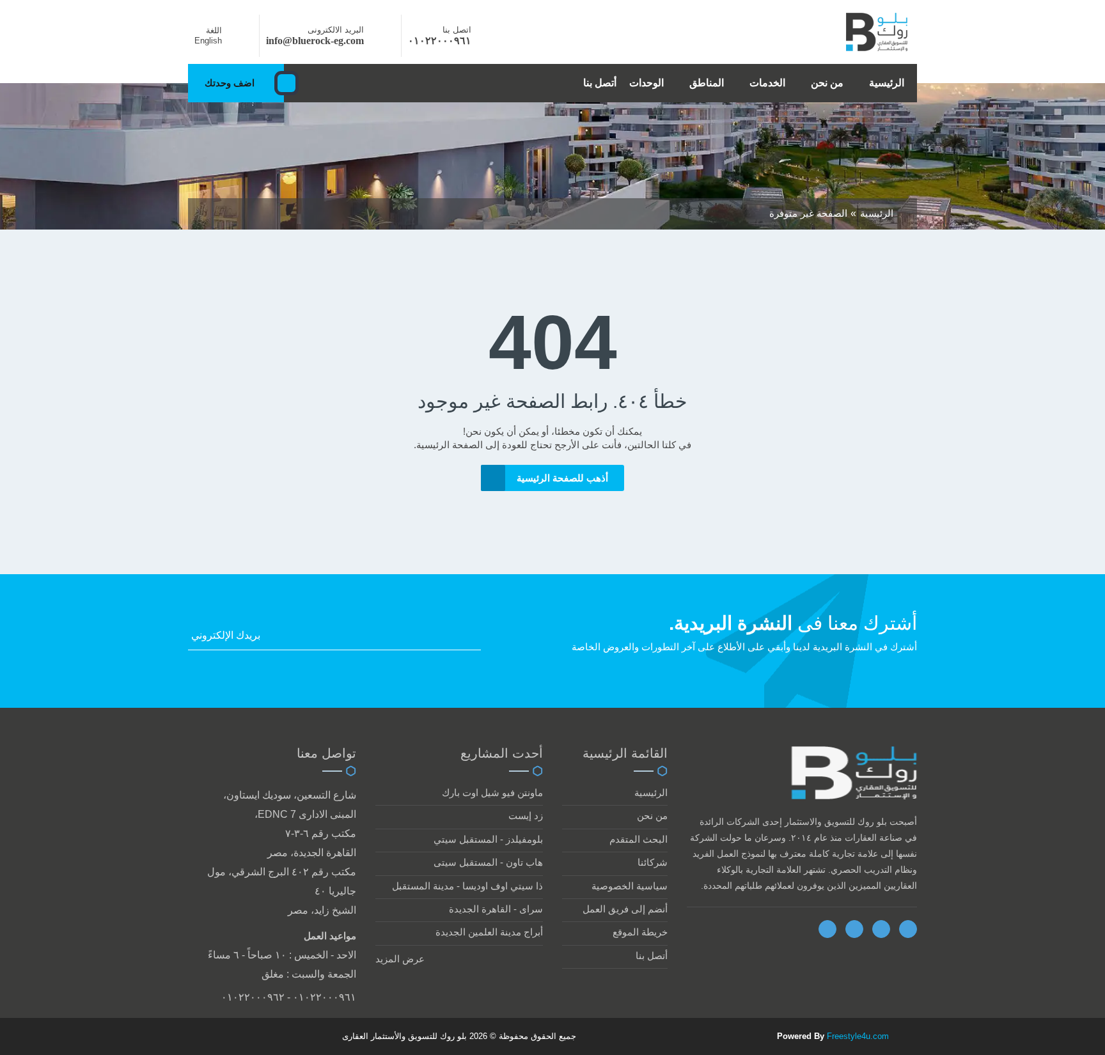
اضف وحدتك (230, 83)
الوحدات (646, 82)
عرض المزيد (400, 958)
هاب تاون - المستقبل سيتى (488, 862)
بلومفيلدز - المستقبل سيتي (488, 839)
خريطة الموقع (640, 931)
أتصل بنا (599, 82)
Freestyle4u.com (858, 1036)
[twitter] (854, 929)
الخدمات (767, 82)
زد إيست (525, 815)
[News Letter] (477, 638)
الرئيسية (886, 82)
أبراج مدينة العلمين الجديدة (489, 931)
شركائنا (653, 862)
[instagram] (908, 929)
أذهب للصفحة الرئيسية (562, 478)
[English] (237, 40)
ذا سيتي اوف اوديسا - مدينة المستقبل (467, 885)
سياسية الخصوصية (630, 885)
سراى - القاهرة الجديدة (496, 908)
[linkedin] (881, 929)
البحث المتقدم (638, 839)
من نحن (827, 82)
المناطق (706, 82)
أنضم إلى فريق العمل (625, 908)
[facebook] (827, 929)
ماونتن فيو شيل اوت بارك (492, 792)
